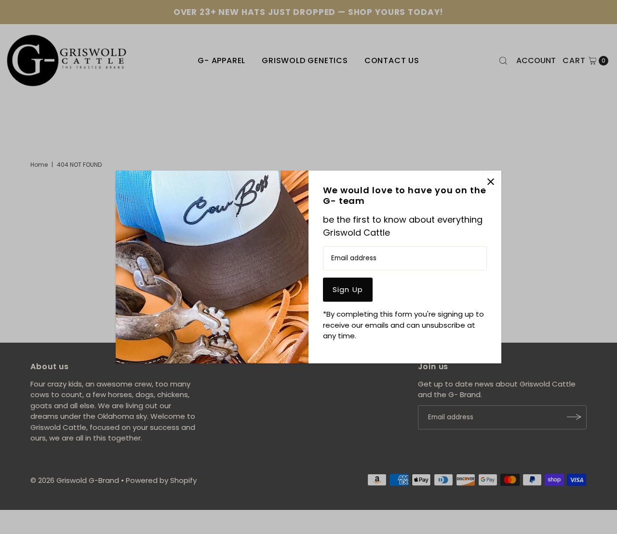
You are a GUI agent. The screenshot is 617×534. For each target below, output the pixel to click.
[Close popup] (490, 181)
